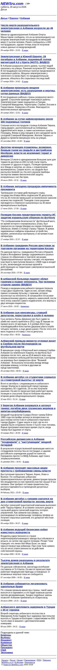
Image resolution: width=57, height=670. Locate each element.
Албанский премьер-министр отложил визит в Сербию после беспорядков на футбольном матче (28, 344)
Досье (12, 660)
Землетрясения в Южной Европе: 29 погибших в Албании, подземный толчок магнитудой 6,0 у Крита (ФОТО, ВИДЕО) (26, 59)
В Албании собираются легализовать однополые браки (24, 585)
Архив (20, 660)
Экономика (7, 652)
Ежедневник (29, 660)
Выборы (5, 637)
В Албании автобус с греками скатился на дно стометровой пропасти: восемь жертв (27, 500)
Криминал (25, 306)
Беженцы (6, 635)
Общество (6, 645)
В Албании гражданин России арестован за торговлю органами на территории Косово (28, 247)
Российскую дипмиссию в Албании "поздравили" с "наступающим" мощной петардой (26, 442)
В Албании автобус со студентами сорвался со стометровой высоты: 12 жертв (28, 378)
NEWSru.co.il (7, 662)
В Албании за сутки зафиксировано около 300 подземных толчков (27, 120)
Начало (4, 660)
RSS (39, 660)
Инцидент (6, 640)
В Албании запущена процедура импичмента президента (28, 188)
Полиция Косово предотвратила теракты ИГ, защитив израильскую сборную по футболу (28, 216)
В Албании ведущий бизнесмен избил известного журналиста (24, 531)
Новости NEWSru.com (13, 664)
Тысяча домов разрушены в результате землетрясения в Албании (25, 562)
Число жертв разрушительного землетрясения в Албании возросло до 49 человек (27, 28)
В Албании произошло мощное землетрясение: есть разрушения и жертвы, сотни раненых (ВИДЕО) (28, 90)
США (3, 650)
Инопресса (30, 662)
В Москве (19, 662)
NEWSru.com (12, 4)
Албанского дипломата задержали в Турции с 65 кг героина (28, 608)
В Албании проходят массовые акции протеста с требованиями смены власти (26, 469)
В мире (25, 50)
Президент (7, 647)
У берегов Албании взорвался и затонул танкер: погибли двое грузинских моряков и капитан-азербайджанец (28, 408)
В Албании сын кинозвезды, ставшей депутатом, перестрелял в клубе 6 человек (27, 314)
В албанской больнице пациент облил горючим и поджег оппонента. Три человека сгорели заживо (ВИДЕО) (28, 281)
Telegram (47, 660)
